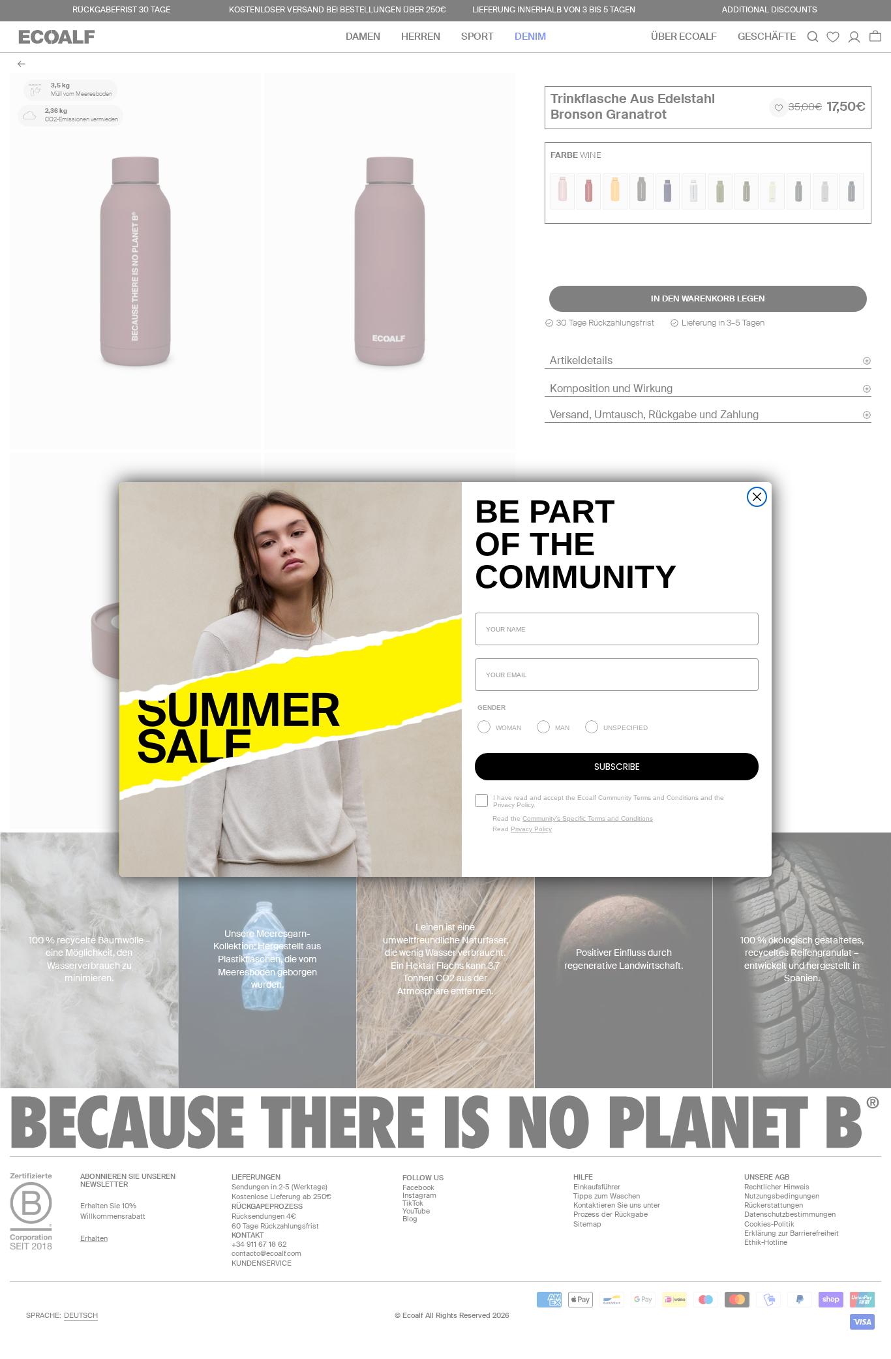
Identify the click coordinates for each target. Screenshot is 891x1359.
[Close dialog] (757, 496)
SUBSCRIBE (617, 766)
